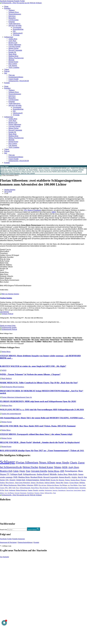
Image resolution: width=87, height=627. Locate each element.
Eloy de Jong (57, 338)
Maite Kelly (72, 474)
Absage (42, 493)
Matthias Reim (13, 56)
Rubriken (7, 8)
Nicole (6, 490)
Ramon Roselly (46, 338)
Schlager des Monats (53, 485)
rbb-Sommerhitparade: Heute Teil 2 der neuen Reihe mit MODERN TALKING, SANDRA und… (42, 418)
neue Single (62, 462)
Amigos (33, 482)
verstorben (41, 490)
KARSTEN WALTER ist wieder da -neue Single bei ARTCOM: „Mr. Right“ (33, 366)
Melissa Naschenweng (16, 58)
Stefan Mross (53, 471)
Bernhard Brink (36, 477)
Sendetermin (12, 490)
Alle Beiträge (4, 312)
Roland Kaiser (13, 62)
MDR (64, 467)
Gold (13, 488)
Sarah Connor (57, 341)
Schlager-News (13, 12)
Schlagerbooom (29, 474)
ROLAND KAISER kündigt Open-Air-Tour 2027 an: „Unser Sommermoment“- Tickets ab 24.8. (42, 450)
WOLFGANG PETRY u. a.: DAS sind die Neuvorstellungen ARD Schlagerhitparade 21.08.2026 (42, 409)
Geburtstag (30, 485)
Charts (73, 462)
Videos (6, 69)
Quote (22, 471)
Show (80, 471)
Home (6, 6)
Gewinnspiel (17, 27)
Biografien (12, 18)
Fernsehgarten (71, 471)
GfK (1, 485)
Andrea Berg (12, 39)
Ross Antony (12, 64)
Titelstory (11, 10)
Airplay (74, 477)
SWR (15, 477)
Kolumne (11, 22)
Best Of (80, 477)
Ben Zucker (35, 339)
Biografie (35, 490)
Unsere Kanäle (13, 79)
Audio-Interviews (14, 23)
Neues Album (47, 462)
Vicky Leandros (13, 67)
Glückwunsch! (18, 33)
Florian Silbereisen (14, 44)
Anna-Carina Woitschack (22, 482)
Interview (55, 490)
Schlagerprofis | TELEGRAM (18, 81)
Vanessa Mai (26, 339)
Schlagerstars (8, 37)
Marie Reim (12, 54)
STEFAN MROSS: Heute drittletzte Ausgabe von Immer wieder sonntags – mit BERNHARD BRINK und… (36, 168)
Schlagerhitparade (25, 488)
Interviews (11, 16)
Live (6, 493)
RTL (6, 488)
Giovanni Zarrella (14, 46)
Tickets (67, 480)
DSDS (36, 485)
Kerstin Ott (12, 52)
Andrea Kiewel (43, 474)
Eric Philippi (63, 485)
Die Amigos (79, 339)
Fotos (80, 485)
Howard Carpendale (15, 50)
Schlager (7, 462)
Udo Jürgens (12, 65)
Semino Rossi (68, 341)
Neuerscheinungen (14, 14)
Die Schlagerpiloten (67, 339)
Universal (17, 493)
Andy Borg (12, 41)
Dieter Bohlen (21, 485)
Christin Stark (20, 480)
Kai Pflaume (11, 493)
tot (68, 485)
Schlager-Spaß (16, 474)
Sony (17, 488)
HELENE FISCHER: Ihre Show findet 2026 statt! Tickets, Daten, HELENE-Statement (38, 426)
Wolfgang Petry (48, 493)
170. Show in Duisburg (32, 210)
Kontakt (7, 83)
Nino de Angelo (44, 488)
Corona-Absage (74, 482)
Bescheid (20, 343)
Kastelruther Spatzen (7, 338)
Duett (54, 493)
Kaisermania (23, 493)
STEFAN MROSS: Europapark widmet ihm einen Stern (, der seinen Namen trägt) (36, 434)
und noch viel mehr (14, 25)
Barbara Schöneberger (21, 490)
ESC (14, 31)
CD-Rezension (13, 20)
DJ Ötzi (2, 490)
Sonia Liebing (77, 490)
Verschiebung (30, 493)
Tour (28, 471)
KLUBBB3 (38, 341)
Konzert (12, 480)
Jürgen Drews (35, 338)
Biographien (4, 511)
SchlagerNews (5, 506)
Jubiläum (82, 482)
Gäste (16, 471)
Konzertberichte (18, 29)
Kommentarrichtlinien (15, 77)
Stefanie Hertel (45, 480)
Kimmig (61, 480)
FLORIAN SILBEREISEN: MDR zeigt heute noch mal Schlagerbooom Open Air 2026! (38, 401)
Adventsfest (82, 488)
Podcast (6, 71)
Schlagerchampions (32, 480)
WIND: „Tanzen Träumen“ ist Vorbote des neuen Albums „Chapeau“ (56, 170)
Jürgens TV (4, 474)
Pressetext (37, 493)
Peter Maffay (74, 485)
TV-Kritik (16, 35)
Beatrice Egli (12, 43)
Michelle (11, 60)
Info (5, 73)
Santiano (3, 341)
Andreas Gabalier (6, 339)
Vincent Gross (69, 490)
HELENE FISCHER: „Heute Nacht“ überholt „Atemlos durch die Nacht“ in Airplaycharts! (40, 442)
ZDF (62, 471)
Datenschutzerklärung (25, 542)
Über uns (11, 75)
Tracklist (52, 488)
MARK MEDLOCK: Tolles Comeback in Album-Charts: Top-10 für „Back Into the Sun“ (41, 170)
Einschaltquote (61, 490)
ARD (10, 488)
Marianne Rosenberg (61, 488)
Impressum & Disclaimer (8, 542)
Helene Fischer (13, 48)
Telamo (57, 467)
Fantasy (17, 341)
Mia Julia (10, 341)
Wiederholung (48, 490)
